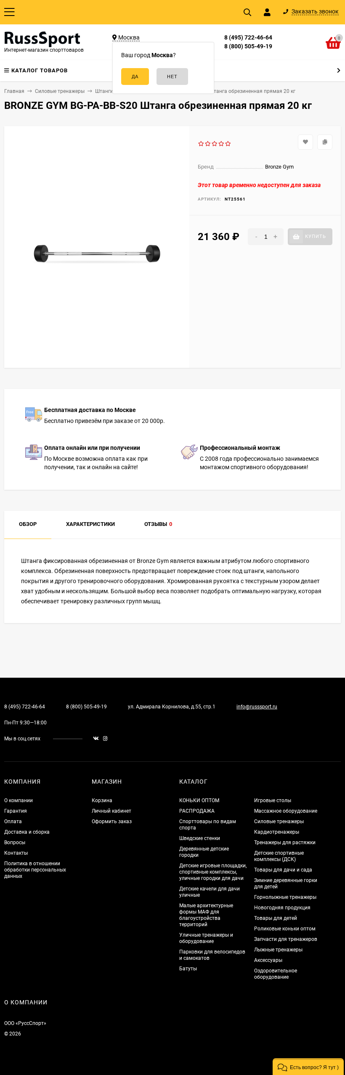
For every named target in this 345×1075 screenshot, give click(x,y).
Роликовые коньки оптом (285, 929)
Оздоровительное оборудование (275, 974)
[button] (308, 1066)
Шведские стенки (199, 838)
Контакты (16, 853)
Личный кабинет (111, 811)
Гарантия (15, 811)
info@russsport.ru (256, 707)
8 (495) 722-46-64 (248, 37)
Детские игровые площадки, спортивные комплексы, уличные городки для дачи (213, 872)
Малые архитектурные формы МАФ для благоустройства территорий (206, 915)
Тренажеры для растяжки (285, 842)
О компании (18, 800)
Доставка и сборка (27, 832)
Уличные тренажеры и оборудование (206, 938)
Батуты (188, 969)
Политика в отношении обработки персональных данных (35, 870)
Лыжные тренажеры (278, 950)
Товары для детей (275, 918)
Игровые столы (272, 800)
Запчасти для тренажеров (285, 939)
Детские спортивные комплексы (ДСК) (279, 856)
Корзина (102, 800)
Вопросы (14, 842)
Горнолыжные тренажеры (285, 897)
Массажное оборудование (285, 811)
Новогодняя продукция (282, 908)
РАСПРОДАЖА (197, 811)
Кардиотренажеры (276, 832)
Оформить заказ (112, 821)
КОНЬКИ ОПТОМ (199, 800)
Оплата (13, 821)
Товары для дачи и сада (283, 870)
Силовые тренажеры (279, 821)
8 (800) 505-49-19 (248, 46)
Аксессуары (268, 960)
